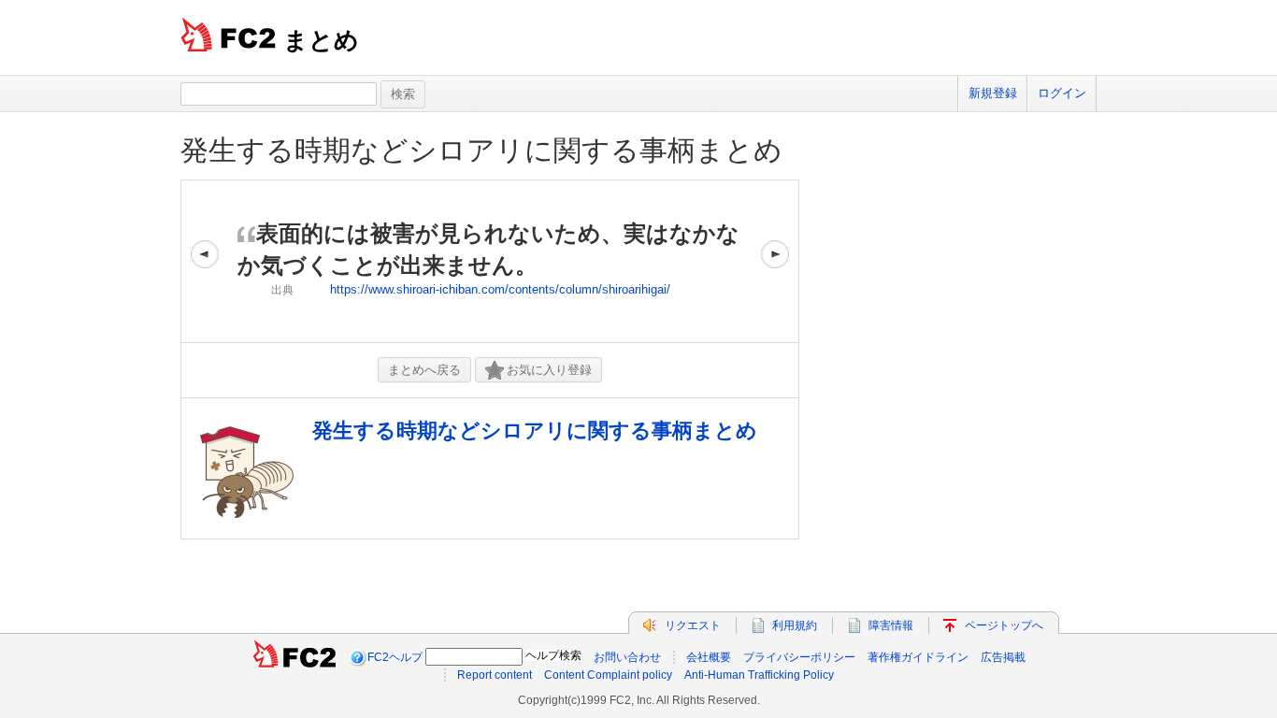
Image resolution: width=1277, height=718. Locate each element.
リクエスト (693, 625)
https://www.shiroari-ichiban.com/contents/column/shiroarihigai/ (500, 289)
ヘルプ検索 (553, 655)
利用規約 (794, 625)
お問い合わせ (627, 657)
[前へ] (205, 261)
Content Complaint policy (608, 675)
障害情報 (890, 625)
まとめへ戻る (424, 370)
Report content (494, 675)
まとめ (321, 40)
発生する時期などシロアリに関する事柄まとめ (481, 150)
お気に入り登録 (549, 370)
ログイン (1062, 93)
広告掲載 (1003, 657)
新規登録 (993, 93)
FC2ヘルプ (395, 657)
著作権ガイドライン (918, 657)
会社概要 (708, 657)
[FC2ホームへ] (294, 657)
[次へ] (775, 261)
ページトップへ (1004, 625)
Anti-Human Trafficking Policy (759, 675)
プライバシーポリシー (799, 657)
